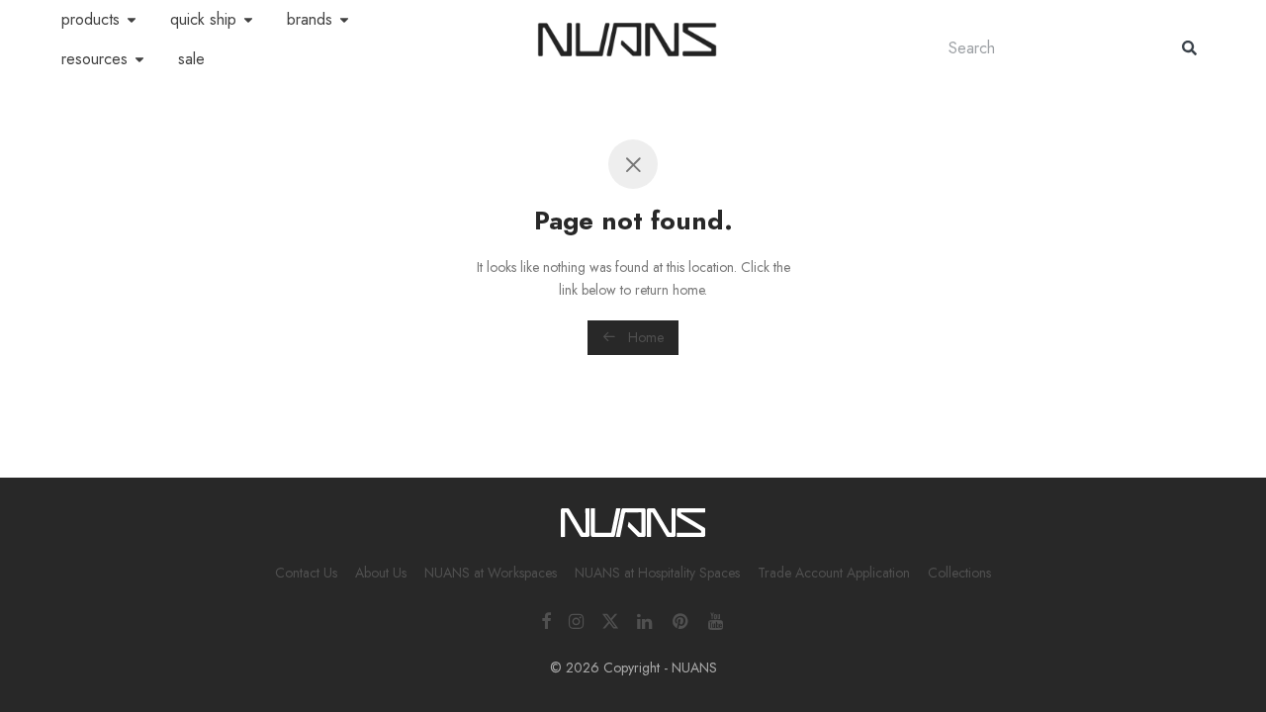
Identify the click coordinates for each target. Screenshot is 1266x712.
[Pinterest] (681, 619)
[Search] (1189, 48)
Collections (959, 572)
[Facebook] (546, 619)
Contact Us (306, 572)
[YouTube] (717, 619)
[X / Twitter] (610, 619)
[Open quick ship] (248, 20)
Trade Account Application (834, 572)
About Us (381, 572)
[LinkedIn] (646, 619)
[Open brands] (344, 20)
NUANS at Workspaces (490, 572)
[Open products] (131, 20)
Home (644, 337)
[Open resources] (139, 59)
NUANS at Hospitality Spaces (657, 572)
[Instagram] (576, 619)
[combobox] (1045, 48)
